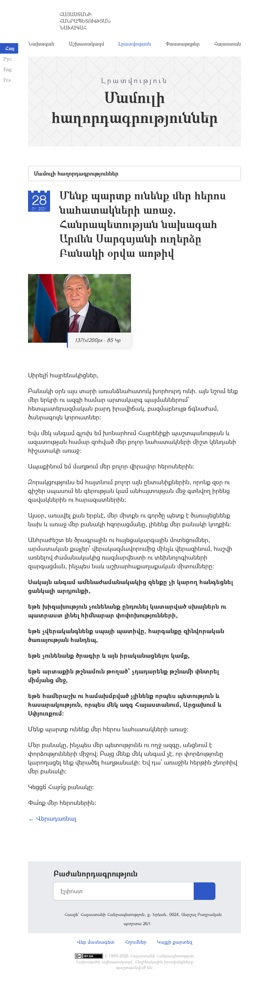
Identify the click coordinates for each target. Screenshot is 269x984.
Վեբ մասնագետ (96, 941)
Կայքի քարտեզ (174, 941)
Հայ (9, 48)
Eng (8, 69)
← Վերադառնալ (52, 818)
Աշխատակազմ (86, 43)
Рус (8, 58)
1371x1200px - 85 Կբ (97, 340)
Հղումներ (135, 941)
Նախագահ (41, 43)
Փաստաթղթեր (183, 43)
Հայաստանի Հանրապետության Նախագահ (85, 21)
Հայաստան (227, 43)
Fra (7, 79)
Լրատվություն (134, 43)
